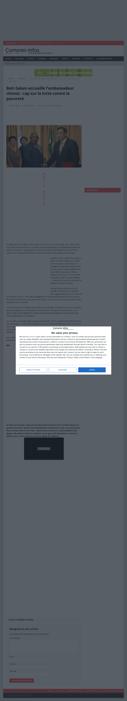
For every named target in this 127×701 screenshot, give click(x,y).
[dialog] (63, 350)
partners (32, 336)
